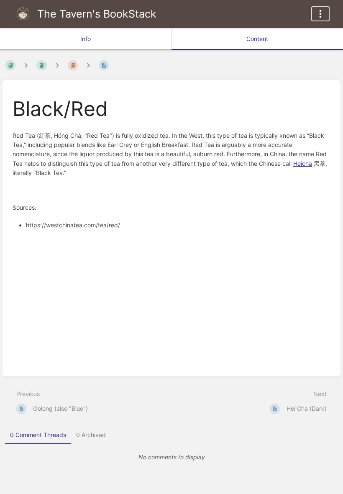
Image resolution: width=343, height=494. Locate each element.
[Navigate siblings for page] (88, 65)
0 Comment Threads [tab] (38, 434)
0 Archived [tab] (91, 434)
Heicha (302, 163)
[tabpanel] (171, 457)
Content (257, 38)
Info (85, 38)
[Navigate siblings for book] (25, 65)
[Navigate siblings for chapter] (57, 65)
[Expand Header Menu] (320, 13)
